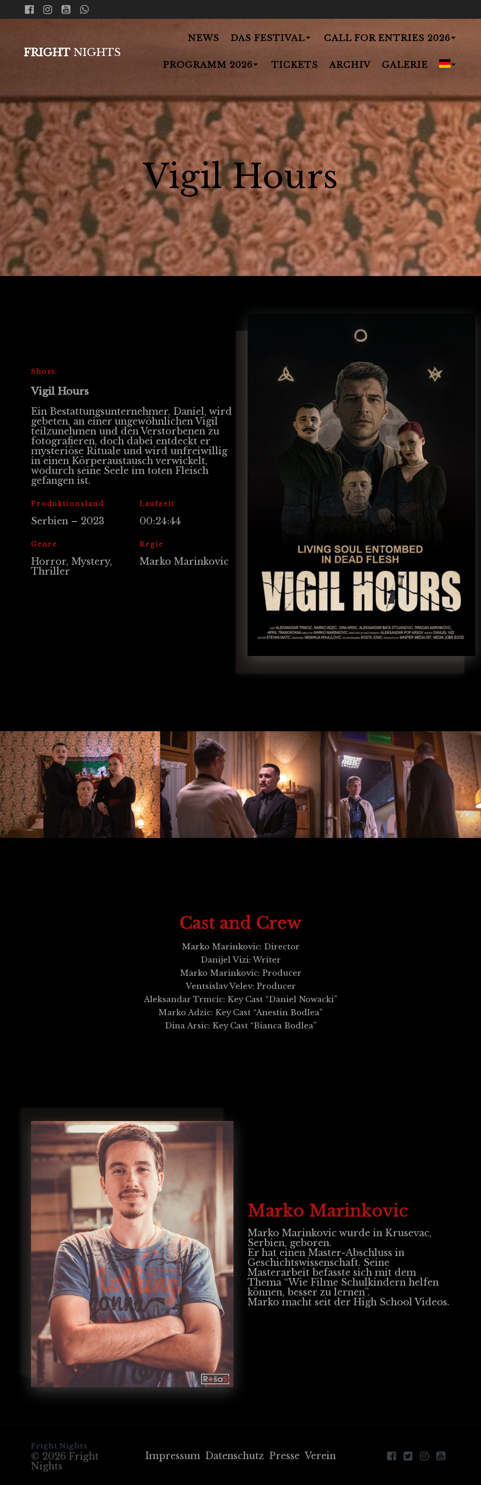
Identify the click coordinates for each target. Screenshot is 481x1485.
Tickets (295, 65)
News (203, 38)
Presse (284, 1455)
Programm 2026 (208, 65)
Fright (72, 52)
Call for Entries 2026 (387, 38)
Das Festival (268, 38)
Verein (320, 1455)
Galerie (405, 65)
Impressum (172, 1455)
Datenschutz (234, 1455)
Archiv (350, 65)
